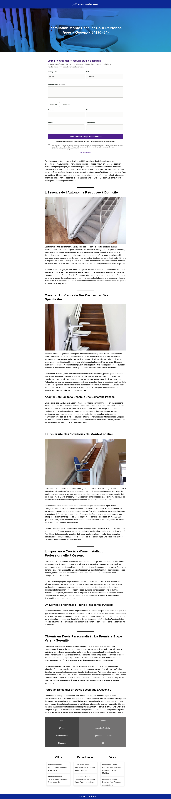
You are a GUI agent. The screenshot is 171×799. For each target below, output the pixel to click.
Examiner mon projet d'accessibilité (85, 137)
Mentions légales (85, 152)
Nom (88, 110)
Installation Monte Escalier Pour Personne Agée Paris (57, 767)
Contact (78, 796)
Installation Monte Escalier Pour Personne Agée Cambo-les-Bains (85, 779)
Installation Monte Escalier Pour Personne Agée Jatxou (112, 782)
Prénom (51, 110)
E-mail (50, 122)
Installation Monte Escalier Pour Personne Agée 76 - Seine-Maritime (112, 769)
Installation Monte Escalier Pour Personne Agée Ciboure (85, 767)
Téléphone (90, 122)
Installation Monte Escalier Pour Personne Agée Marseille (57, 779)
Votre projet (56, 84)
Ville (88, 72)
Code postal (52, 72)
